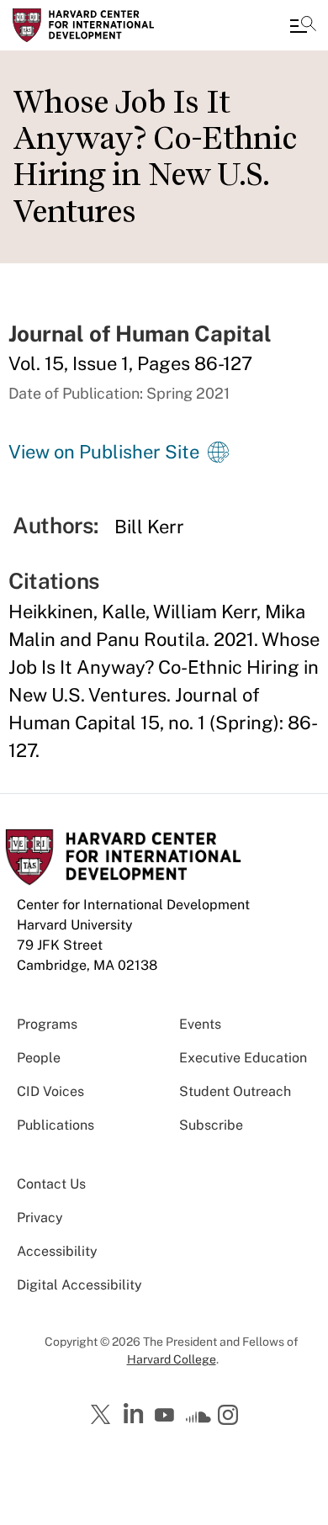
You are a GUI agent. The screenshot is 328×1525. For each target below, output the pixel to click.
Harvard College (171, 1359)
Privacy (40, 1218)
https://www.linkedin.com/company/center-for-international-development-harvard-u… (135, 1414)
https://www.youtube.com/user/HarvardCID (166, 1416)
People (39, 1058)
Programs (47, 1024)
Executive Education (243, 1058)
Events (200, 1024)
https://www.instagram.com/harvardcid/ (230, 1416)
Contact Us (51, 1184)
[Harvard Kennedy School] (113, 25)
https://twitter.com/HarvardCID (103, 1416)
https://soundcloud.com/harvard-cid (198, 1421)
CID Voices (50, 1091)
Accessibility (57, 1251)
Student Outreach (235, 1091)
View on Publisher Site (103, 452)
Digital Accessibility (79, 1285)
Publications (55, 1125)
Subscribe (211, 1125)
